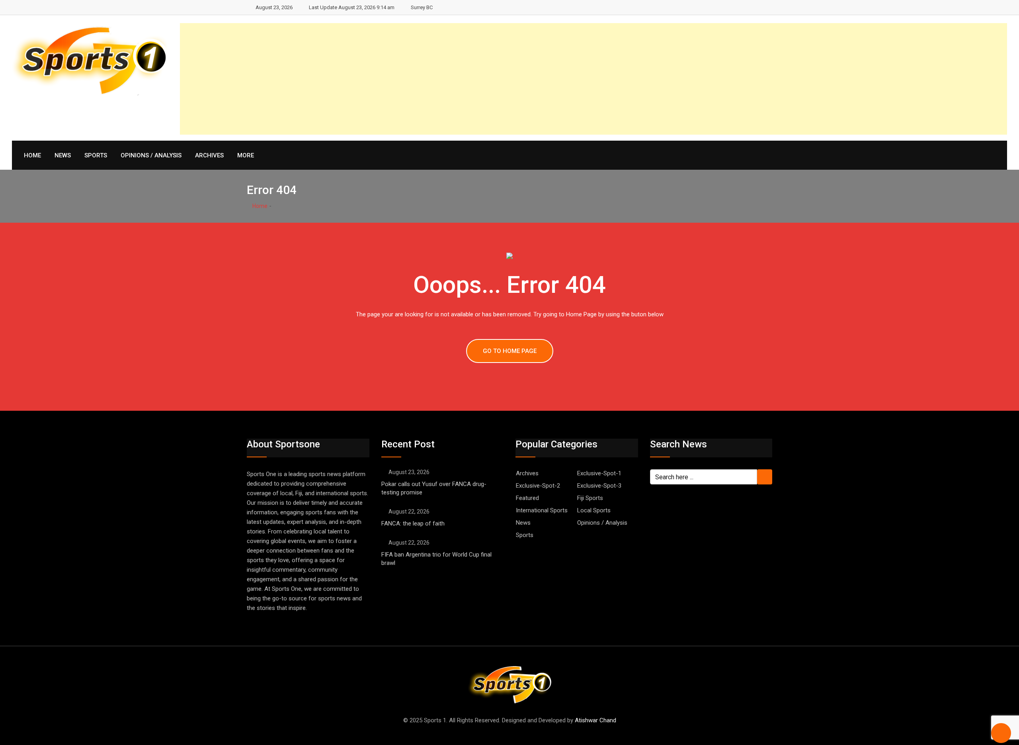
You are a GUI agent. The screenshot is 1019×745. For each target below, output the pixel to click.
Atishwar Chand (595, 720)
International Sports (542, 510)
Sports (95, 155)
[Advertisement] (768, 79)
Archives (209, 155)
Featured (527, 498)
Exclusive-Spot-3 (599, 485)
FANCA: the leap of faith (413, 523)
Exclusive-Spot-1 (599, 473)
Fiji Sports (590, 498)
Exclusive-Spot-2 (538, 485)
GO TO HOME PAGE (510, 351)
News (63, 155)
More (245, 155)
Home (32, 155)
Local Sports (594, 510)
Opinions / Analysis (151, 155)
